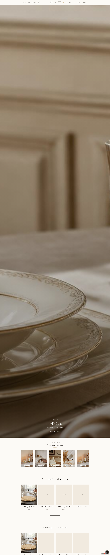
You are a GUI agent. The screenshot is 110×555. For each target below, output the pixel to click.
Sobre (70, 2)
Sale (63, 2)
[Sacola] (88, 2)
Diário (74, 2)
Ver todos (55, 514)
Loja (66, 2)
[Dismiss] (108, 553)
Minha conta (84, 2)
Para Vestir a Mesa (51, 2)
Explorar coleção (55, 431)
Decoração (34, 2)
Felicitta (26, 2)
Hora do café (39, 2)
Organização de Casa (45, 2)
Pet (55, 2)
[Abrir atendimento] (107, 552)
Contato (78, 2)
